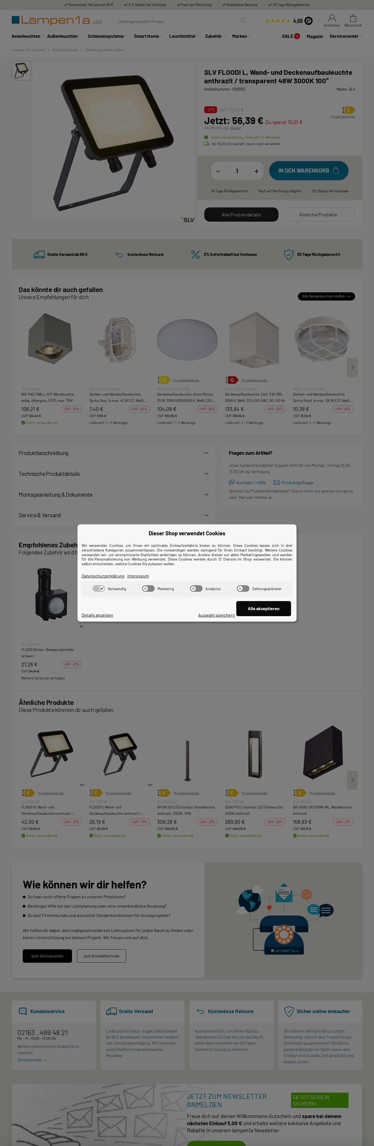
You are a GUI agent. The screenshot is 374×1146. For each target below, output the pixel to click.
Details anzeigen (97, 615)
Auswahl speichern (216, 615)
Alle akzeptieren (264, 608)
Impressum (138, 575)
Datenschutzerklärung (103, 575)
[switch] (99, 588)
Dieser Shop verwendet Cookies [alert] (187, 533)
